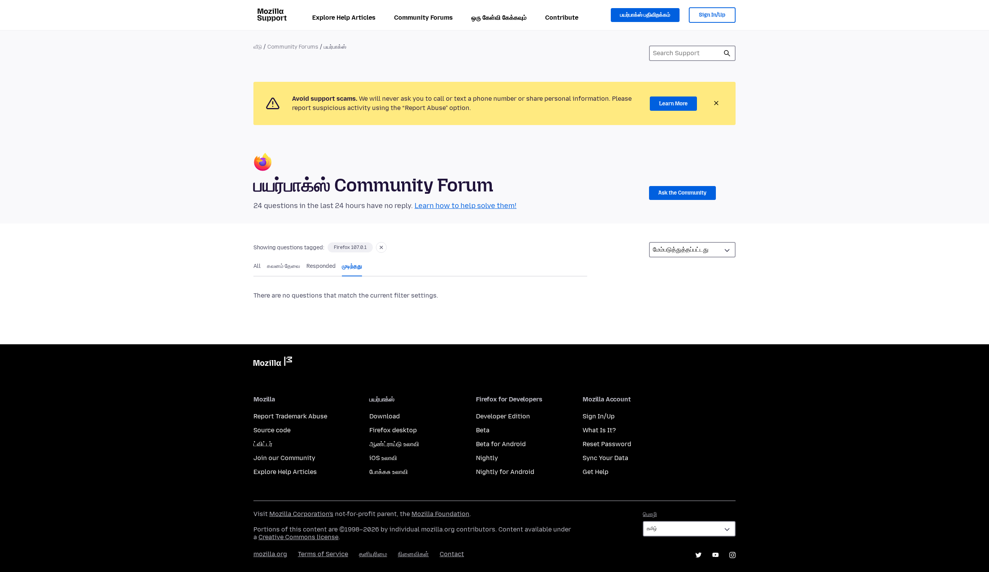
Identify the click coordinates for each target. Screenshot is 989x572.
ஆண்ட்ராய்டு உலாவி (394, 444)
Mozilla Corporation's (301, 514)
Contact (452, 554)
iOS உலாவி (383, 458)
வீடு (257, 47)
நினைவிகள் (413, 554)
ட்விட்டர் (262, 444)
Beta (482, 430)
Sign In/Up (712, 15)
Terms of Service (323, 554)
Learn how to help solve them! (466, 205)
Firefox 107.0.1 (350, 247)
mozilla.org (270, 554)
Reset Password (607, 444)
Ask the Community (682, 193)
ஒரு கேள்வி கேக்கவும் (499, 17)
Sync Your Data (605, 458)
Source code (272, 430)
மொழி (650, 514)
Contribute (561, 17)
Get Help (595, 472)
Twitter (698, 555)
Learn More (673, 103)
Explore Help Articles (344, 17)
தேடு (727, 53)
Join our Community (284, 458)
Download (384, 416)
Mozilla (272, 363)
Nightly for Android (505, 472)
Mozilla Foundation (440, 514)
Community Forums (423, 17)
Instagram (732, 555)
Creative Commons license (298, 537)
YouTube (715, 555)
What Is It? (599, 430)
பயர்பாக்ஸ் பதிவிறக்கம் (645, 15)
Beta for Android (501, 444)
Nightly (487, 458)
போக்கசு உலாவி (388, 472)
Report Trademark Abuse (290, 416)
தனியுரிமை (373, 554)
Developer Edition (503, 416)
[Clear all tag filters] (381, 247)
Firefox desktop (393, 430)
